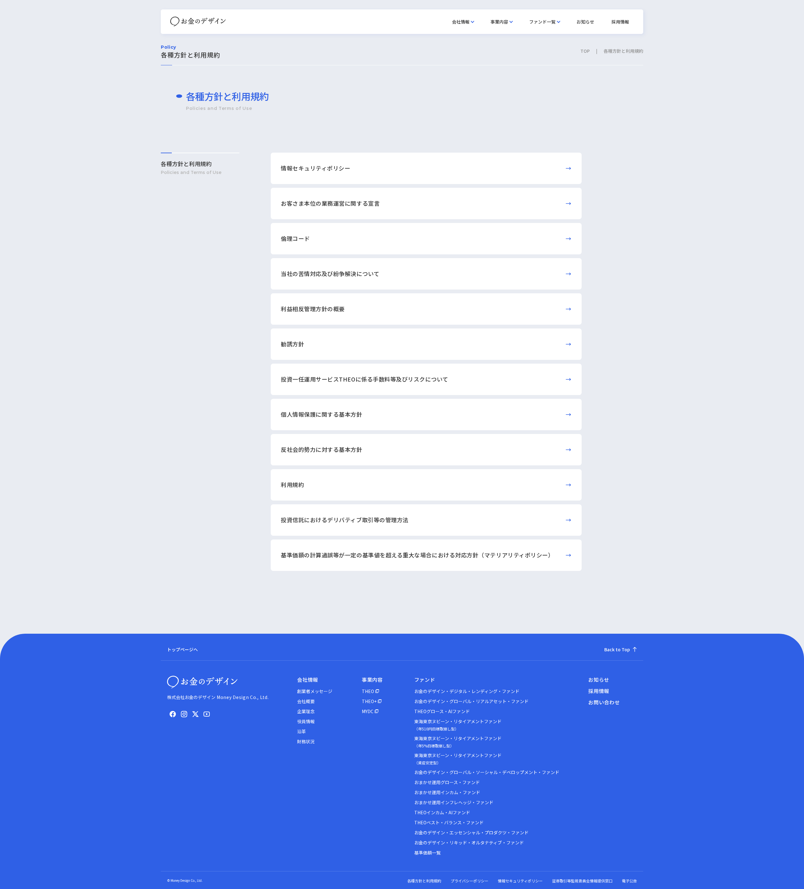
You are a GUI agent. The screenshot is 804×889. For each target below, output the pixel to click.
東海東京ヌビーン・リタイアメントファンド (458, 724)
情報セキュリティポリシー (520, 880)
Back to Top (617, 649)
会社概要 (306, 701)
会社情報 (461, 22)
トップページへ (182, 649)
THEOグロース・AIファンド (442, 711)
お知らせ (585, 22)
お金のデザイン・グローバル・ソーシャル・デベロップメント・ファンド (486, 772)
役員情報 (306, 721)
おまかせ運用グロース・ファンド (447, 782)
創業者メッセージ (314, 691)
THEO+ (369, 701)
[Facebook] (172, 714)
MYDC (367, 711)
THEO (368, 691)
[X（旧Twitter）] (195, 714)
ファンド (424, 679)
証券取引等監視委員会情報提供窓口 (582, 880)
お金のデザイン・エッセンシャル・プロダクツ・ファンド (471, 832)
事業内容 (499, 22)
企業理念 (306, 711)
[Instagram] (184, 714)
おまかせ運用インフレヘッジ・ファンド (453, 802)
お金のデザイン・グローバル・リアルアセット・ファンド (471, 701)
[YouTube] (206, 714)
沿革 (301, 731)
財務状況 (306, 741)
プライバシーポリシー (469, 880)
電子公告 (629, 880)
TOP (585, 51)
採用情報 (620, 22)
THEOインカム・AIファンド (442, 812)
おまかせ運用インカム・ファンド (447, 792)
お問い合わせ (604, 702)
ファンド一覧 (542, 22)
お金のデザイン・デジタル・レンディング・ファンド (466, 691)
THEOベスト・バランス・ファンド (449, 822)
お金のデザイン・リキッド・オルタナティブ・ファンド (469, 842)
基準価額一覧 (427, 852)
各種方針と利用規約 (186, 164)
